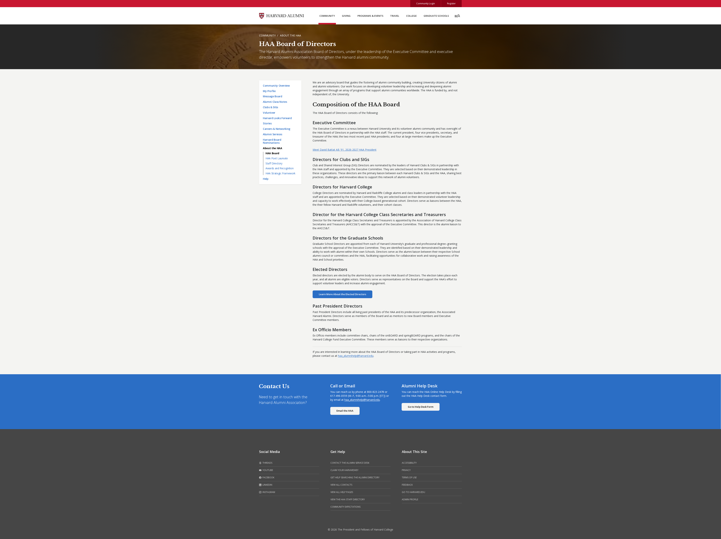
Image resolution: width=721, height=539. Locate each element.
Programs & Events (370, 15)
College (411, 15)
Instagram (268, 492)
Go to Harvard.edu (413, 492)
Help (265, 179)
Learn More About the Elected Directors (342, 294)
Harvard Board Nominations (272, 141)
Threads (267, 462)
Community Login (425, 3)
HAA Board (272, 153)
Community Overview (276, 85)
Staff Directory (273, 163)
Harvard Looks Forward (277, 118)
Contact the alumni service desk (349, 462)
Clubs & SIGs (270, 107)
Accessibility (409, 462)
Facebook (268, 477)
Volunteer (269, 112)
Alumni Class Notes (275, 102)
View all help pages (341, 492)
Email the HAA (344, 410)
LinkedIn (267, 484)
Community (327, 15)
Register (451, 3)
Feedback (407, 484)
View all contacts (341, 484)
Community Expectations (345, 506)
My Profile (269, 91)
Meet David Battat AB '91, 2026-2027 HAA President (344, 149)
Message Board (272, 96)
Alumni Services (272, 134)
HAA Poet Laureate (276, 158)
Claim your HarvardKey (344, 470)
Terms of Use (409, 477)
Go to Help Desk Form (420, 406)
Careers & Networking (276, 129)
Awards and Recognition (279, 168)
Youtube (267, 470)
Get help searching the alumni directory (354, 477)
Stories (267, 123)
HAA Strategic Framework (280, 173)
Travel (394, 15)
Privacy (406, 470)
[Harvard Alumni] (281, 15)
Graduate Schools (436, 15)
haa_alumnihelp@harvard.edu (355, 356)
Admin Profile (410, 499)
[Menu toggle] (457, 16)
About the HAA (290, 35)
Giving (346, 15)
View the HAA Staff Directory (347, 499)
